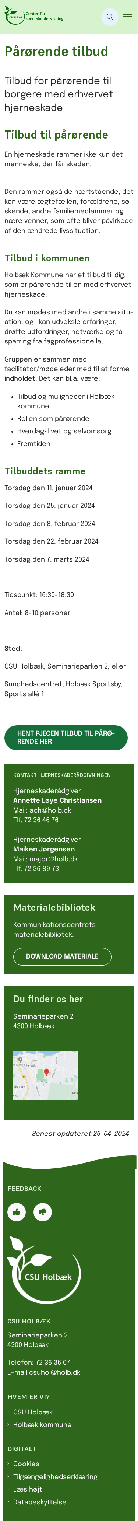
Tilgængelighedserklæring (55, 1477)
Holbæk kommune (42, 1425)
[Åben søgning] (110, 17)
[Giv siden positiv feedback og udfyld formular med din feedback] (16, 1212)
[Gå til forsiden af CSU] (48, 17)
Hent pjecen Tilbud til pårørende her (66, 737)
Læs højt (27, 1489)
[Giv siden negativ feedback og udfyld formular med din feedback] (42, 1212)
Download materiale (62, 956)
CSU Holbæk (33, 1412)
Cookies (26, 1464)
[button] (130, 16)
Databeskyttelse (40, 1502)
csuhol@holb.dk (54, 1373)
